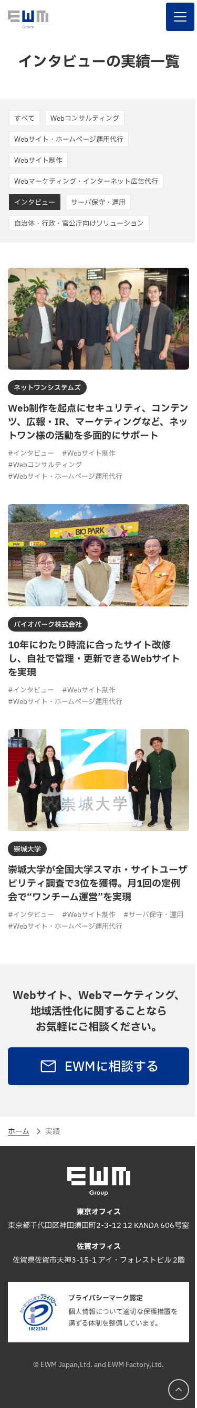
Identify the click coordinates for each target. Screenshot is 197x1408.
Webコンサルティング (84, 118)
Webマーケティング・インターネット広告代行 (86, 181)
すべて (24, 118)
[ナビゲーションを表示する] (172, 17)
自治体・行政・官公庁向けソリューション (79, 223)
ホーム (18, 1130)
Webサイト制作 (38, 160)
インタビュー (34, 202)
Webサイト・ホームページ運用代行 (68, 139)
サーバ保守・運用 (98, 202)
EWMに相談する (107, 1065)
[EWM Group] (28, 19)
